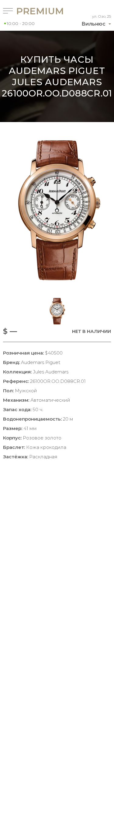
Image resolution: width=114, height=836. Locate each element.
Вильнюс (93, 24)
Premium (29, 11)
